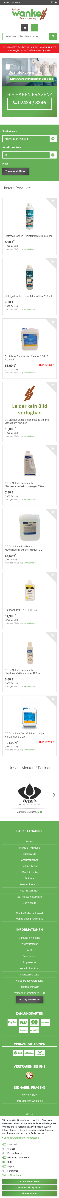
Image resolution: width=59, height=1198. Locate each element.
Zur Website (29, 903)
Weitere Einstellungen (12, 1175)
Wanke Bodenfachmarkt (29, 913)
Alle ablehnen (29, 1193)
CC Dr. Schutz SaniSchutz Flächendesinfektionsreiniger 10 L (23, 548)
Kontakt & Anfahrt (29, 968)
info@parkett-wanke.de (30, 1101)
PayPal (10, 1166)
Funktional (12, 1170)
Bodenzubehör (30, 866)
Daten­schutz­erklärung (15, 1137)
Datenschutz (29, 956)
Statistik (11, 1148)
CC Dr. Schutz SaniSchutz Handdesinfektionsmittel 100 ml (22, 671)
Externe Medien (14, 1153)
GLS (9, 1161)
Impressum (29, 962)
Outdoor (29, 878)
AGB (29, 950)
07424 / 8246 (13, 2)
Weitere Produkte (29, 884)
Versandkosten (30, 249)
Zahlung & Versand (29, 937)
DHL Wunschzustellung (18, 1157)
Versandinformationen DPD (29, 993)
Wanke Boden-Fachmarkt (29, 918)
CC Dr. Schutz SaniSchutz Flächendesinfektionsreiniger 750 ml (25, 484)
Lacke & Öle (29, 853)
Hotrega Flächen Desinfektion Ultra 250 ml (28, 296)
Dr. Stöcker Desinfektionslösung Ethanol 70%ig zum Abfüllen (27, 421)
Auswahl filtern (17, 171)
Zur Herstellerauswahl (29, 896)
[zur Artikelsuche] (29, 793)
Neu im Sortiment (29, 890)
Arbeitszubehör (29, 860)
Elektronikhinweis (29, 987)
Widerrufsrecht (29, 944)
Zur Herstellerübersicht (28, 811)
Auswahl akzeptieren (30, 1187)
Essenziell (12, 1144)
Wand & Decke (30, 872)
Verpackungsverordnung (29, 980)
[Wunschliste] (52, 2)
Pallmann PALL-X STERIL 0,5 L (22, 610)
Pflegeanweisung (29, 974)
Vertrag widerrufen (29, 999)
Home (29, 841)
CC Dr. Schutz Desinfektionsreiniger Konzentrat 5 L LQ (24, 735)
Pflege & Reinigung (29, 847)
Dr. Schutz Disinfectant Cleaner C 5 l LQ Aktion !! (26, 358)
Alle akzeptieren (29, 1181)
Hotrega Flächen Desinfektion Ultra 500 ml (28, 236)
